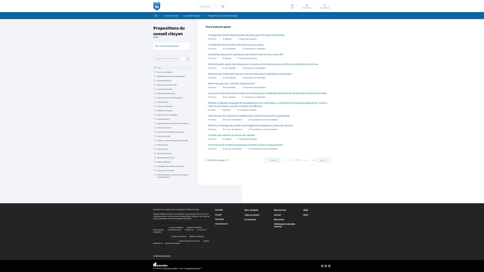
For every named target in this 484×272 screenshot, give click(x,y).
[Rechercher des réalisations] (188, 58)
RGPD (305, 214)
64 (314, 160)
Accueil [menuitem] (218, 214)
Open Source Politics (171, 268)
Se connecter (250, 219)
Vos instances (171, 15)
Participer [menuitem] (219, 219)
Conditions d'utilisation (161, 256)
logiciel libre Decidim (194, 268)
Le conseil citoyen (191, 15)
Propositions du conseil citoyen (222, 15)
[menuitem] (171, 68)
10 (301, 160)
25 (227, 160)
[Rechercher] (223, 6)
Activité (277, 214)
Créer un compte (252, 214)
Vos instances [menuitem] (221, 223)
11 (306, 160)
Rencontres (279, 219)
